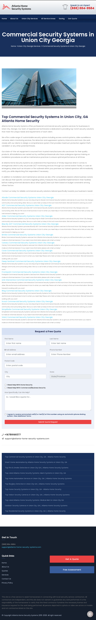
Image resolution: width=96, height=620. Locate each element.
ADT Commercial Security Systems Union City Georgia (26, 205)
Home (4, 18)
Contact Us (6, 579)
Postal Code (10, 361)
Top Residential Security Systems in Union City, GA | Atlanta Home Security (35, 511)
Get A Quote (72, 559)
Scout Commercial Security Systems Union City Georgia (27, 301)
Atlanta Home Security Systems (25, 615)
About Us (14, 18)
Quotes (5, 571)
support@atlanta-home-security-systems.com (27, 438)
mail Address (10, 350)
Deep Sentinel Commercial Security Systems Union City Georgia (31, 261)
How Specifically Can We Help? (17, 392)
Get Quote (72, 18)
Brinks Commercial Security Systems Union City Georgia (27, 234)
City (6, 372)
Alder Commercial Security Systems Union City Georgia (27, 216)
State (52, 372)
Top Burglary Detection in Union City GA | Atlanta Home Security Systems (35, 484)
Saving (62, 18)
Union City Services (30, 18)
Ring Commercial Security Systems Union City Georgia (26, 290)
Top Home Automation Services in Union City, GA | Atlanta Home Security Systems (38, 478)
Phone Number (56, 350)
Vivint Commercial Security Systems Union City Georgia (27, 317)
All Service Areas (48, 18)
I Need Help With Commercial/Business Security (26, 388)
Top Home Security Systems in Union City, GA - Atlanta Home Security (33, 489)
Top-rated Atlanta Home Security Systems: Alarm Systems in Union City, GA (35, 473)
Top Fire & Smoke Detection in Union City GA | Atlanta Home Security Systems (36, 467)
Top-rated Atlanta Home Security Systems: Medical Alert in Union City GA (34, 500)
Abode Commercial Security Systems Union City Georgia (28, 197)
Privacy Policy (7, 583)
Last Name (54, 339)
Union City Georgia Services (29, 46)
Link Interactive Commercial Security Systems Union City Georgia (32, 280)
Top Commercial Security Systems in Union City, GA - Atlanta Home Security (35, 457)
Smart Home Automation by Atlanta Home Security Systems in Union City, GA (36, 462)
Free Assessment (72, 569)
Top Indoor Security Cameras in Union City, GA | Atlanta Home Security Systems (37, 494)
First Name (9, 339)
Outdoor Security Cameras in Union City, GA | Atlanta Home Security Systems (36, 505)
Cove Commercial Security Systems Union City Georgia (27, 250)
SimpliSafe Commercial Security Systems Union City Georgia (29, 309)
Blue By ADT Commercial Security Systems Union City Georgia (30, 224)
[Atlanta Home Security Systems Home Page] (16, 7)
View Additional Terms (22, 416)
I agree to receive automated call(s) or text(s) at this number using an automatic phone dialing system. (46, 415)
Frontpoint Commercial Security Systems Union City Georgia (29, 272)
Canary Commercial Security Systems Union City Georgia (28, 242)
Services (5, 575)
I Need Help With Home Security (19, 385)
